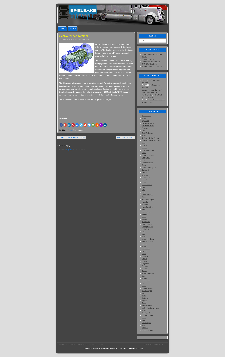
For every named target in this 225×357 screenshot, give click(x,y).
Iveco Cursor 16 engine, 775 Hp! (71, 137)
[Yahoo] (101, 125)
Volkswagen (146, 323)
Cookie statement (125, 348)
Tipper (144, 301)
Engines (145, 175)
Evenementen (147, 185)
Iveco (144, 217)
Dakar (144, 165)
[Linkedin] (69, 125)
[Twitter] (89, 125)
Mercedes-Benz (148, 241)
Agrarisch (145, 121)
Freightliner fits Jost (125, 137)
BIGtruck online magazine (151, 140)
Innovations (146, 212)
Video (144, 320)
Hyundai (145, 202)
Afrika (144, 118)
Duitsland (145, 170)
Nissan (144, 246)
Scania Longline (148, 273)
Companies (146, 158)
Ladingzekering (147, 227)
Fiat (143, 187)
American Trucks (148, 126)
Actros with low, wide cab (151, 62)
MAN (144, 236)
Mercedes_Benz (148, 239)
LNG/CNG (145, 229)
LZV (143, 232)
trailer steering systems (150, 308)
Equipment (146, 177)
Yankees (145, 328)
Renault (145, 266)
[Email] (93, 125)
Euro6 (144, 182)
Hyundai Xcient (147, 207)
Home (62, 29)
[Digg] (105, 125)
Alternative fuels (148, 123)
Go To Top (162, 344)
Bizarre (144, 148)
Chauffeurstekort (148, 150)
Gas (143, 192)
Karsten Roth (147, 95)
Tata (143, 293)
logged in (69, 150)
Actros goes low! (148, 59)
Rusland (145, 268)
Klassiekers (146, 222)
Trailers (144, 310)
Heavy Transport (148, 199)
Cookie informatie (110, 348)
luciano (144, 90)
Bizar (144, 143)
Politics (144, 259)
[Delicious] (81, 125)
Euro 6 (144, 180)
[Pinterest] (73, 125)
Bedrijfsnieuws (147, 133)
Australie (145, 128)
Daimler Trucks (147, 163)
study (144, 286)
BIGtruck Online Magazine (151, 138)
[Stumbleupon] (85, 125)
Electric (144, 172)
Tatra (144, 296)
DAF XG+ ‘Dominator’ (150, 64)
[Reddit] (77, 125)
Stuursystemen (147, 288)
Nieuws (144, 244)
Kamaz (144, 219)
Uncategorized (147, 315)
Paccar (144, 251)
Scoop (73, 29)
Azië (143, 131)
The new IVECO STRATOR (152, 66)
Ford (143, 190)
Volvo (144, 325)
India (144, 209)
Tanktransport (147, 291)
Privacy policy (138, 348)
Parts (144, 254)
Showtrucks (146, 281)
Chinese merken (148, 155)
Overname (146, 249)
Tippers (144, 303)
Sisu (143, 283)
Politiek (144, 261)
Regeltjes (145, 264)
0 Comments (77, 130)
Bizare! (144, 145)
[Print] (97, 125)
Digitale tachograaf (149, 167)
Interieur (145, 214)
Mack (144, 234)
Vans (144, 318)
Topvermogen (147, 305)
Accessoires (146, 116)
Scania (70, 130)
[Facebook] (61, 125)
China (144, 153)
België (144, 135)
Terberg (145, 298)
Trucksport (146, 313)
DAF (143, 160)
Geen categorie (147, 195)
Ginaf (144, 197)
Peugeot (145, 256)
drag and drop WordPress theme (90, 344)
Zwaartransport (147, 330)
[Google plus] (65, 125)
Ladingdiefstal (147, 224)
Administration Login (150, 344)
